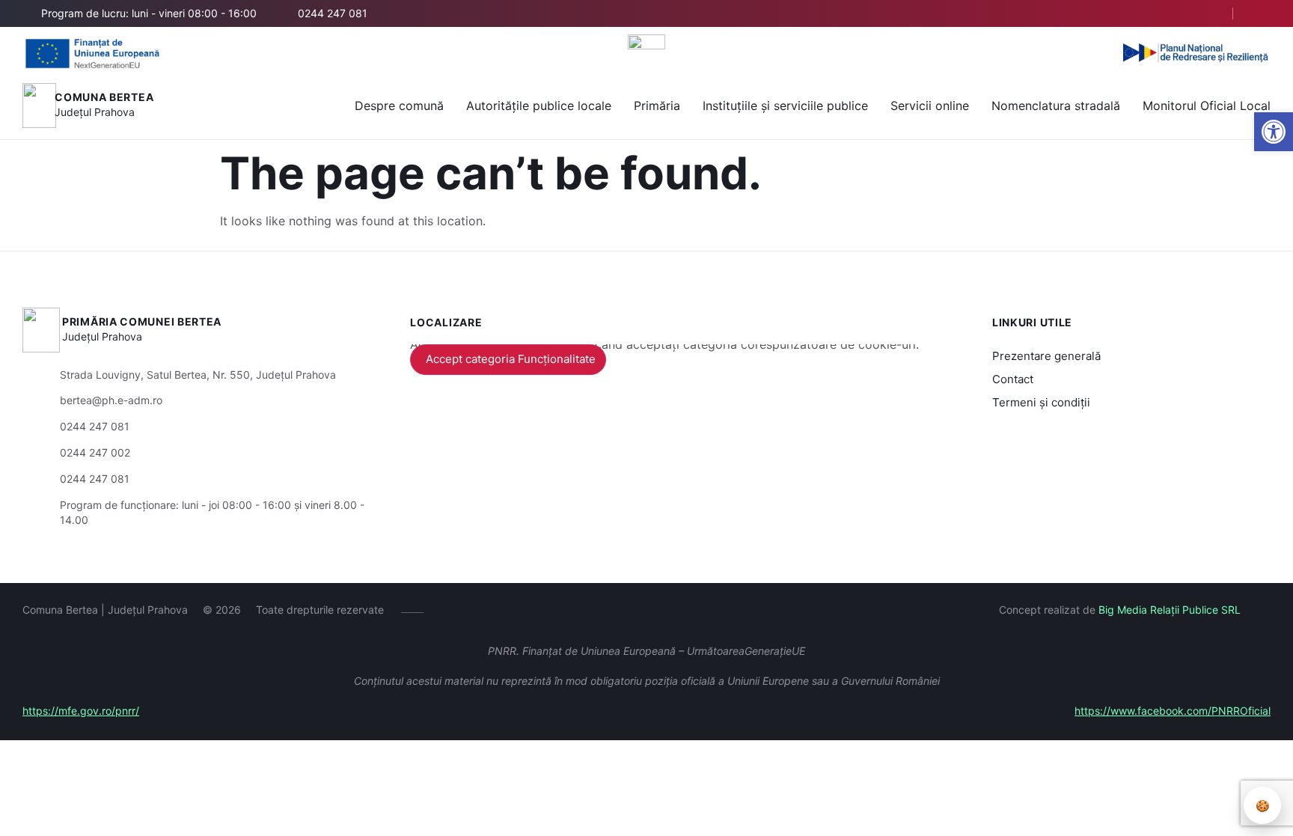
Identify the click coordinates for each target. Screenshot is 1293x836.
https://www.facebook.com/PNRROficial (1173, 710)
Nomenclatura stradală (1055, 105)
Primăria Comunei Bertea (141, 321)
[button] (1273, 131)
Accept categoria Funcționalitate (511, 359)
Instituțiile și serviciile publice (785, 105)
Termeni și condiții (1041, 402)
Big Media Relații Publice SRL (1169, 609)
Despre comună (399, 105)
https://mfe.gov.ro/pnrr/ (80, 710)
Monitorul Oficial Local (1207, 105)
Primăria (657, 105)
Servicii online (929, 105)
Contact (1012, 379)
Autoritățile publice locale (538, 105)
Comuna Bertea (104, 97)
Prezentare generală (1046, 356)
